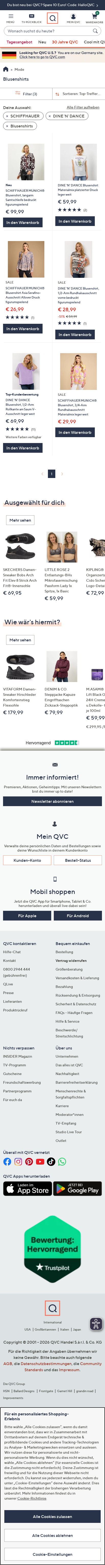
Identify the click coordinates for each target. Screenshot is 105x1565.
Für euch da (12, 1099)
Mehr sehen (20, 520)
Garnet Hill (64, 1391)
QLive (8, 984)
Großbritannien (45, 1329)
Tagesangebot (19, 41)
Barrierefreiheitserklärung (77, 1082)
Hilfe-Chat (12, 952)
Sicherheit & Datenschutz (76, 1004)
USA (27, 1329)
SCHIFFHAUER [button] (25, 115)
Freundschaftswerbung (22, 1082)
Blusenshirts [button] (21, 125)
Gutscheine (12, 1073)
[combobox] (47, 31)
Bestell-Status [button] (78, 860)
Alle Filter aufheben (83, 107)
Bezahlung (64, 986)
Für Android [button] (78, 915)
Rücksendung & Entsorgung (78, 995)
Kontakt (9, 960)
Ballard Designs (24, 1391)
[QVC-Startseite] (5, 70)
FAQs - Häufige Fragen (74, 1012)
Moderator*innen (70, 1114)
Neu (42, 41)
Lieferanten (12, 1001)
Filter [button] (29, 94)
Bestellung (64, 952)
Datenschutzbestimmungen (46, 1363)
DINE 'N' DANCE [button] (68, 115)
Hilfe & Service (68, 1021)
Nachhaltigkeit (67, 1073)
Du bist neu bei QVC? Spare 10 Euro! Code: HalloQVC (51, 5)
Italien (64, 1329)
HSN (6, 1391)
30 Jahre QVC (65, 41)
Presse (8, 992)
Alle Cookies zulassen (52, 1516)
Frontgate (46, 1391)
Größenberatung (69, 969)
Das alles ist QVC (69, 1065)
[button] (10, 19)
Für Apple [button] (27, 915)
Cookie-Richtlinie (31, 1498)
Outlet (61, 1140)
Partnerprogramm (17, 1091)
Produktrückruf (15, 1010)
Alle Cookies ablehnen (52, 1535)
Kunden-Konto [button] (27, 860)
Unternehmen (67, 1056)
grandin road (84, 1391)
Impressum (69, 1369)
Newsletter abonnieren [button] (52, 801)
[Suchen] (96, 30)
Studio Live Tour (69, 1132)
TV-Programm (14, 1065)
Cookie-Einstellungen (52, 1554)
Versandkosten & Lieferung (77, 978)
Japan (77, 1329)
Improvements (13, 1398)
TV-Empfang (66, 1123)
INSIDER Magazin (17, 1056)
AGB (7, 1363)
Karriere (62, 1106)
